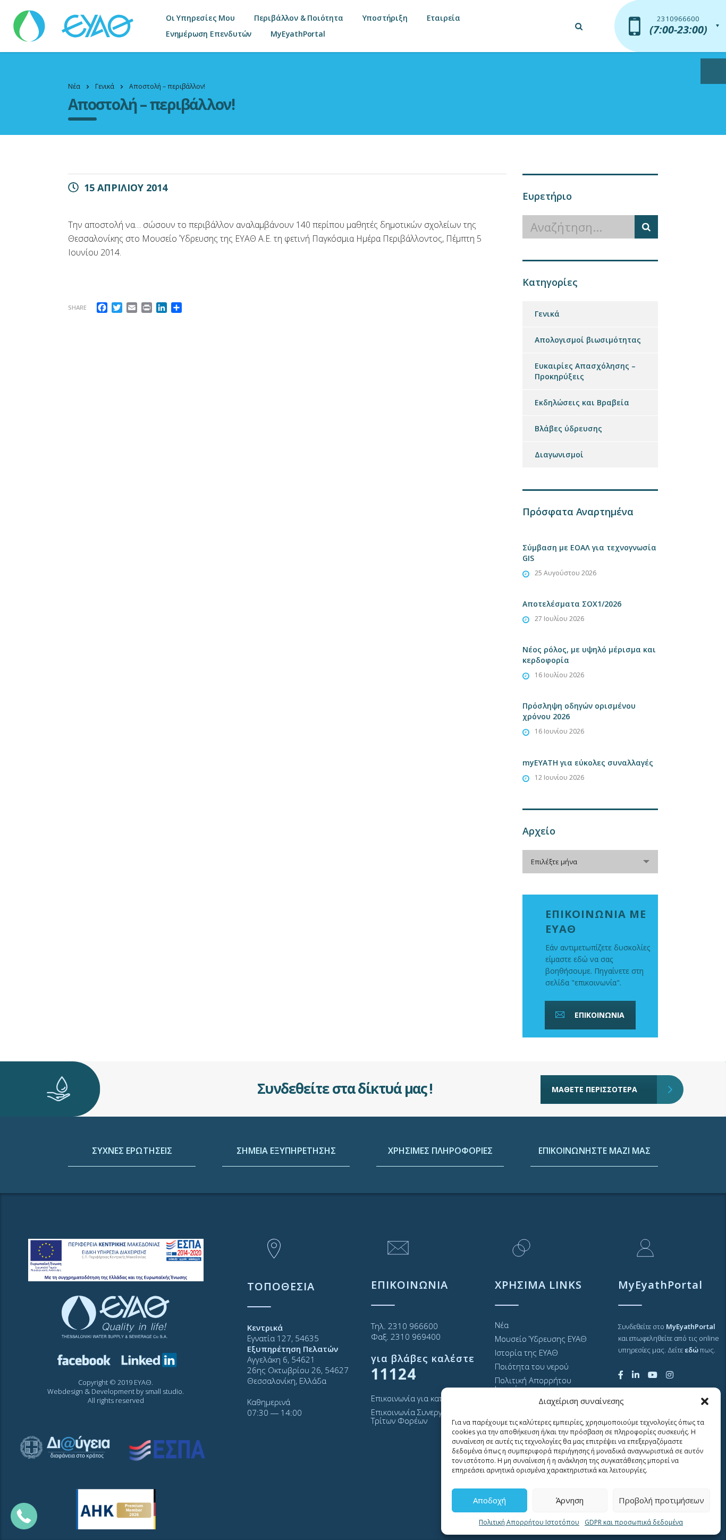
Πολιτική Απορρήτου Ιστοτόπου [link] (529, 1522)
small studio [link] (163, 1391)
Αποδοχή (489, 1500)
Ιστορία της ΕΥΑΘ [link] (526, 1352)
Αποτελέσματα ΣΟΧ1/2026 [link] (571, 604)
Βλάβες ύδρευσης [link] (568, 428)
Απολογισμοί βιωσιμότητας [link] (588, 340)
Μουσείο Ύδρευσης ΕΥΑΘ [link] (541, 1338)
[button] (704, 1401)
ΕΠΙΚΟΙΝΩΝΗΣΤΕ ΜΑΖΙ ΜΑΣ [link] (594, 1150)
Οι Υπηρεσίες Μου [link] (200, 18)
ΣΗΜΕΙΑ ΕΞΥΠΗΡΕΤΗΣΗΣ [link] (286, 1150)
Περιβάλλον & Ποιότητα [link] (298, 18)
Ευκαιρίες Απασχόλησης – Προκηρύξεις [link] (585, 371)
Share (77, 307)
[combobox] (590, 861)
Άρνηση (570, 1500)
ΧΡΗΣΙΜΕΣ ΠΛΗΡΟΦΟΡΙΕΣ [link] (440, 1150)
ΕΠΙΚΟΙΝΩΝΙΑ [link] (599, 1015)
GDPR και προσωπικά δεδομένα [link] (634, 1522)
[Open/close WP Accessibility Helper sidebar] (713, 71)
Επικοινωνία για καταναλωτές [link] (424, 1398)
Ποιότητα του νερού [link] (532, 1366)
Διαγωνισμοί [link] (559, 454)
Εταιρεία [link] (443, 18)
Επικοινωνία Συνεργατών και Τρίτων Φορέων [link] (422, 1416)
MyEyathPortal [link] (298, 34)
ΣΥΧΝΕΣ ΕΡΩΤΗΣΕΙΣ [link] (132, 1150)
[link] (74, 21)
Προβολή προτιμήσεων (661, 1500)
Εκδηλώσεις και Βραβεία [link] (582, 402)
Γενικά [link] (547, 314)
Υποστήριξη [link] (385, 18)
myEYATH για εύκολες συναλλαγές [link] (587, 763)
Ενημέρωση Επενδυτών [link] (208, 34)
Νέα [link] (502, 1325)
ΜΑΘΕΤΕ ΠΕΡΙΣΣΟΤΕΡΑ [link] (594, 1089)
